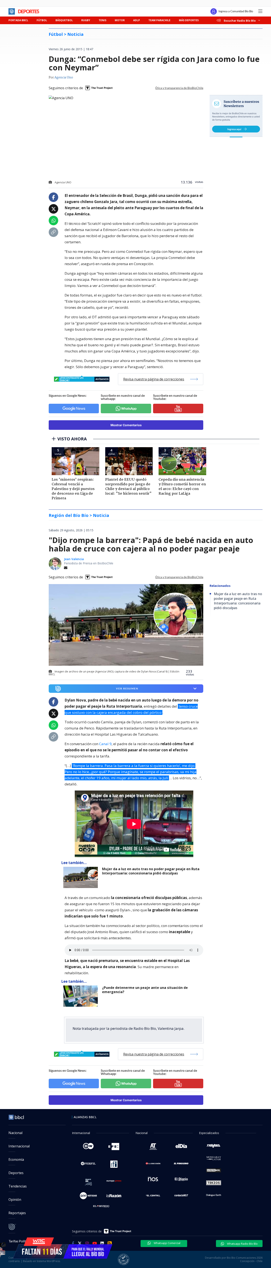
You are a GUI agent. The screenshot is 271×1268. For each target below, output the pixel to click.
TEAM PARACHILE (159, 20)
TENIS (102, 20)
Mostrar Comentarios (126, 425)
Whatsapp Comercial (166, 1243)
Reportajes (17, 1213)
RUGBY (85, 20)
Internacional (19, 1146)
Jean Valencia (74, 559)
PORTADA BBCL (18, 20)
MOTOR (120, 20)
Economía (16, 1159)
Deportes (16, 1173)
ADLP (136, 20)
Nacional (15, 1132)
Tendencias (17, 1186)
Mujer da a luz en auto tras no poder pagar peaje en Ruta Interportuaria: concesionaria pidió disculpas (150, 871)
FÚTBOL (42, 20)
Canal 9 (105, 743)
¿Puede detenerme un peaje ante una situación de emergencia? (145, 989)
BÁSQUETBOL (64, 20)
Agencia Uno (63, 77)
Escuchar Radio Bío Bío (239, 20)
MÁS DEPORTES (189, 20)
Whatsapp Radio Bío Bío (242, 1244)
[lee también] (81, 877)
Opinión (14, 1199)
